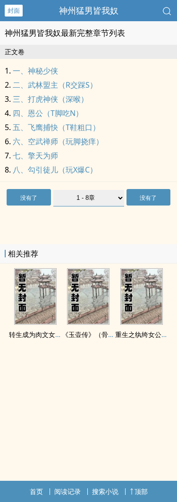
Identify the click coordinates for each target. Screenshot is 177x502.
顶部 (141, 491)
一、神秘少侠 (35, 71)
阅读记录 (67, 491)
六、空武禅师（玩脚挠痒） (58, 141)
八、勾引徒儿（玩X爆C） (55, 170)
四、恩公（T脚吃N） (48, 113)
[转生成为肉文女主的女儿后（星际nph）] (35, 322)
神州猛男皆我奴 (88, 10)
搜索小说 (105, 491)
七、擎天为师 (35, 155)
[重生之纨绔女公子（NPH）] (141, 322)
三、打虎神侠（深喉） (50, 99)
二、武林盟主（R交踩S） (55, 85)
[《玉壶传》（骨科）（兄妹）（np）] (88, 322)
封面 (14, 10)
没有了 (28, 198)
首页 (36, 491)
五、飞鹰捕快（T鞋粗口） (56, 127)
